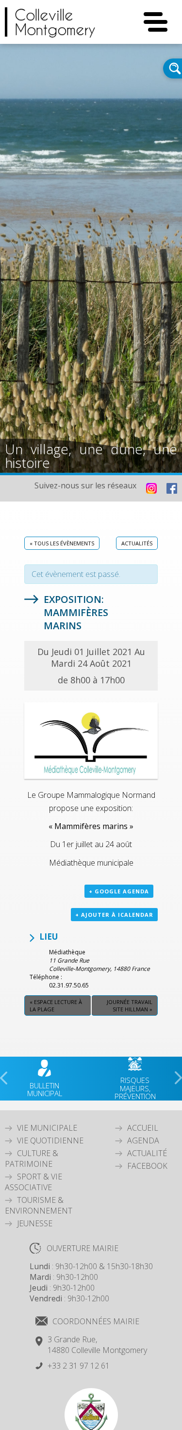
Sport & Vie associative (33, 1182)
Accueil (142, 1127)
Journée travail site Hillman (129, 1005)
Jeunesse (34, 1223)
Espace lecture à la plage (56, 1005)
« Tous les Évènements (62, 543)
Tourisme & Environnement (38, 1205)
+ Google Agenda (119, 891)
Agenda (143, 1140)
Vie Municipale (47, 1127)
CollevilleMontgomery (55, 22)
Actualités (136, 543)
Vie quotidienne (50, 1140)
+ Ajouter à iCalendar (114, 914)
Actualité (147, 1153)
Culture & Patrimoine (31, 1158)
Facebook (147, 1165)
